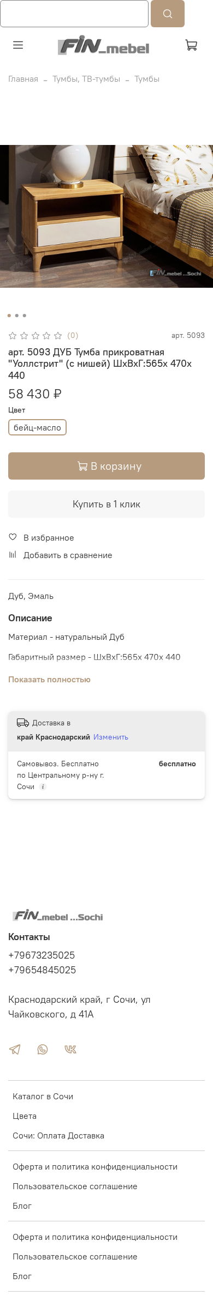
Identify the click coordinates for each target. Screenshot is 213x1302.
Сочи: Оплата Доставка (58, 1135)
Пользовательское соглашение (75, 1185)
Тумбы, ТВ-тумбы (86, 78)
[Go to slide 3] (24, 315)
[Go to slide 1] (9, 315)
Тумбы (146, 78)
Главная (23, 78)
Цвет (16, 410)
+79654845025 (42, 970)
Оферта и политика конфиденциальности (95, 1166)
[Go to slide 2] (17, 315)
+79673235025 (41, 955)
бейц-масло (37, 427)
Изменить (110, 737)
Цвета (25, 1115)
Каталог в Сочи (43, 1096)
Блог (22, 1205)
